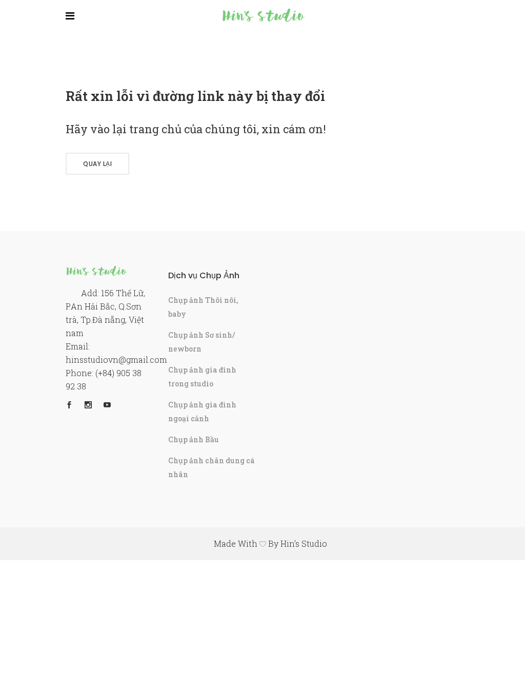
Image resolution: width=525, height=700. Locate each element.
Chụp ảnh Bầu (193, 439)
